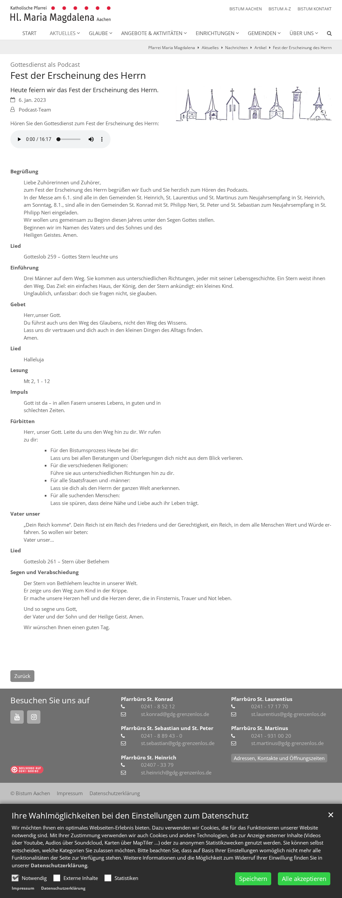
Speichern (253, 879)
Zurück (22, 676)
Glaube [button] (98, 33)
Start (29, 33)
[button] (325, 34)
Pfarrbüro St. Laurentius (261, 699)
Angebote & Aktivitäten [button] (151, 33)
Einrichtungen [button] (215, 33)
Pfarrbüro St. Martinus (259, 728)
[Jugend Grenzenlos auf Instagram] (33, 717)
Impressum (23, 888)
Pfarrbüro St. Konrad (147, 699)
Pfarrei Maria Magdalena (171, 47)
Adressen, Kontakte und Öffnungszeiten (279, 758)
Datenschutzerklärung (59, 865)
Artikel (260, 47)
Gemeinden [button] (262, 33)
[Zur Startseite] (60, 14)
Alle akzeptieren (304, 879)
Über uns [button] (302, 33)
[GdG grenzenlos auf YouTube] (17, 717)
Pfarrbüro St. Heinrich (148, 757)
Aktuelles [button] (62, 33)
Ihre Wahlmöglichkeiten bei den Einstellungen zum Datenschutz (130, 816)
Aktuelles (210, 47)
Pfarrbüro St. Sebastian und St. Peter (167, 728)
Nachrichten (236, 47)
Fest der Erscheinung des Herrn (302, 47)
